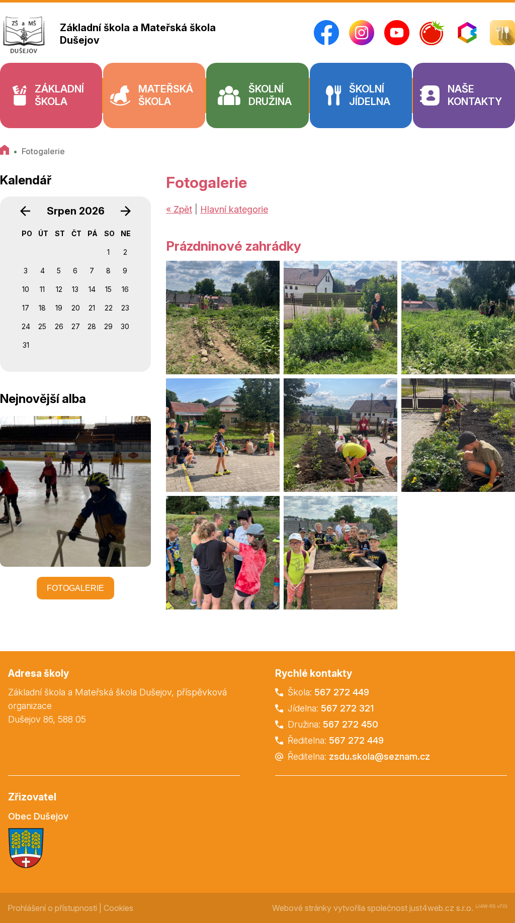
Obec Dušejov (38, 816)
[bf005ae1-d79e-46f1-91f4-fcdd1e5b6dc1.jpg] (340, 552)
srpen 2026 (76, 211)
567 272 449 (341, 692)
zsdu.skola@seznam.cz (379, 756)
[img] (223, 317)
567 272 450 (350, 724)
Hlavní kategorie (234, 209)
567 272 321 (347, 708)
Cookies (118, 908)
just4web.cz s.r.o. (441, 908)
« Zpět (179, 209)
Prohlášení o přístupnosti (52, 908)
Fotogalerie (43, 151)
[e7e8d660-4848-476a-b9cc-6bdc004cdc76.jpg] (223, 552)
